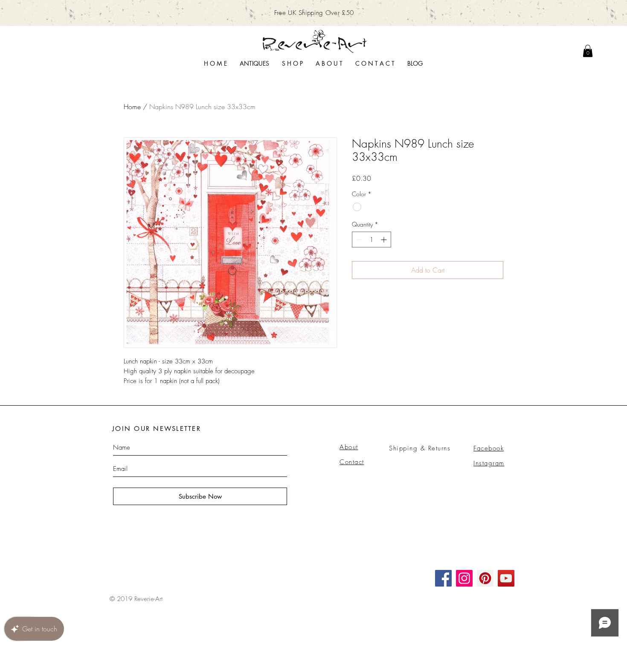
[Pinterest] (485, 578)
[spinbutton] (371, 239)
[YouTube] (506, 578)
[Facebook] (443, 578)
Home (132, 106)
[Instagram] (464, 578)
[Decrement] (358, 239)
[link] (588, 51)
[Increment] (384, 239)
